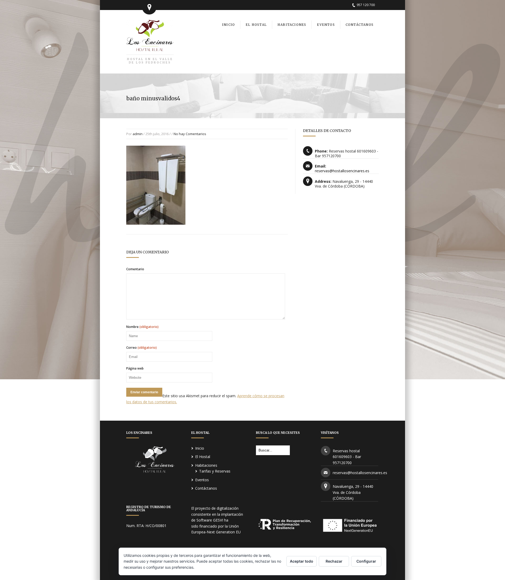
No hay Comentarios (190, 133)
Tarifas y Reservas (214, 471)
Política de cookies (211, 567)
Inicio (199, 448)
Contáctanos (206, 488)
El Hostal (202, 456)
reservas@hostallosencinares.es (342, 170)
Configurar (366, 561)
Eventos (202, 479)
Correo (141, 347)
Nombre (142, 326)
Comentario (135, 269)
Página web (135, 368)
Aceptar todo (301, 561)
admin (138, 133)
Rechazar (334, 561)
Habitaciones (206, 465)
